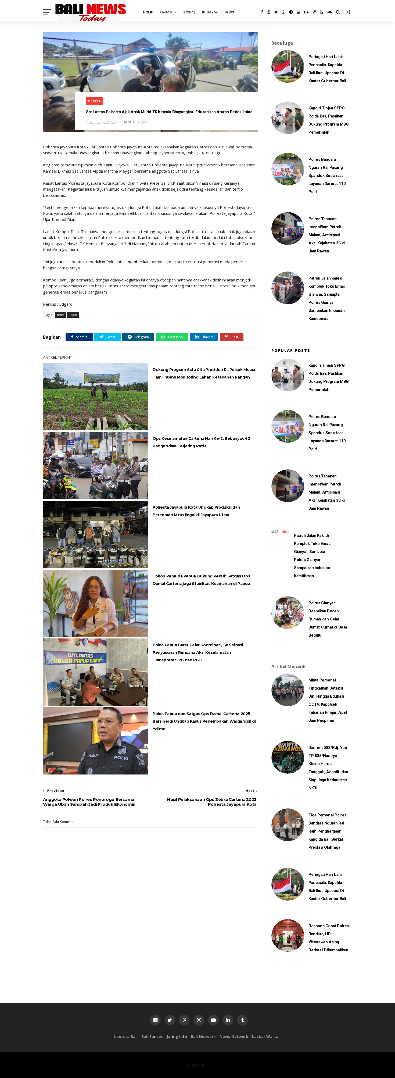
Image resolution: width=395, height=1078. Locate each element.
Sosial (189, 12)
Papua (73, 315)
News (229, 12)
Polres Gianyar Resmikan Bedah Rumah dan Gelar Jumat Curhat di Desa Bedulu (327, 619)
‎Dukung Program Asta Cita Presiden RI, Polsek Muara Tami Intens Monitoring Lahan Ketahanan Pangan (204, 373)
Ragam (166, 12)
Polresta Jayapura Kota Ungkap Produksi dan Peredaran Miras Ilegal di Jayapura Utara (196, 511)
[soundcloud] (329, 12)
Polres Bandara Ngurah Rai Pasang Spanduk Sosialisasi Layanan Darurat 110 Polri (327, 175)
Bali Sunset (152, 1036)
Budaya (209, 12)
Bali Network (203, 1036)
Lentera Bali (126, 1036)
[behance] (306, 12)
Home (148, 12)
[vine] (314, 12)
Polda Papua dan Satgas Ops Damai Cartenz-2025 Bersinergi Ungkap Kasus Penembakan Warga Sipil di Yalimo (204, 721)
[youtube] (321, 12)
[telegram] (291, 12)
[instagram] (268, 12)
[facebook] (262, 12)
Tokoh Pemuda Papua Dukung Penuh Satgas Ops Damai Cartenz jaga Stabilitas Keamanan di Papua (201, 580)
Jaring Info (177, 1036)
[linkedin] (298, 12)
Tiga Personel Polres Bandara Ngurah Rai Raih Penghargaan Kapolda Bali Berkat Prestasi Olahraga (327, 831)
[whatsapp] (283, 12)
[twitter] (276, 12)
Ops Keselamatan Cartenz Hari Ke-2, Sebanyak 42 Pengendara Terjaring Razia (201, 442)
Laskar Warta (265, 1036)
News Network (234, 1036)
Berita (94, 101)
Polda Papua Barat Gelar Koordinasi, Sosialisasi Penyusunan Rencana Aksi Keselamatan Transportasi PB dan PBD (198, 652)
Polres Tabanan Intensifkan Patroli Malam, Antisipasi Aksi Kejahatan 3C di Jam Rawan (326, 235)
